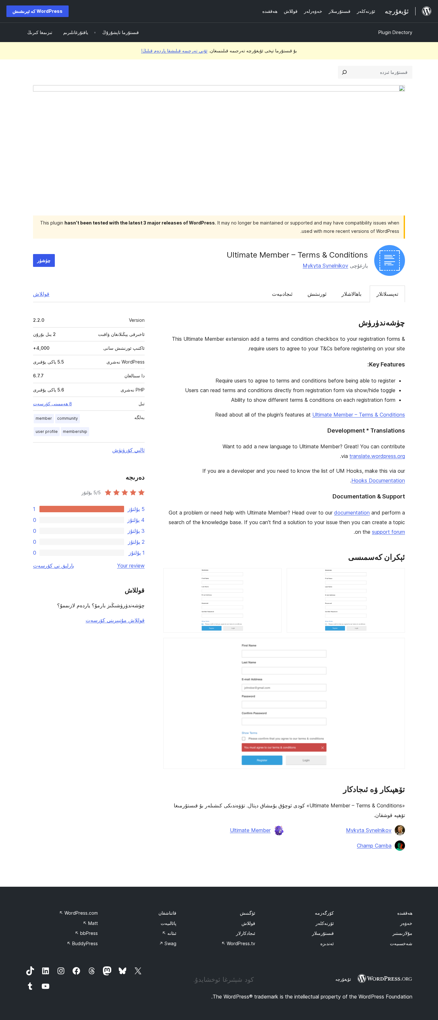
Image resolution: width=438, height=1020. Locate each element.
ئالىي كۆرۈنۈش (128, 450)
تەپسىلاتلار (387, 294)
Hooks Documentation (378, 480)
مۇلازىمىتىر (402, 933)
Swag (167, 943)
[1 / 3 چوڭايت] (396, 577)
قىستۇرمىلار (323, 933)
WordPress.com (78, 913)
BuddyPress (82, 943)
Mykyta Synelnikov (325, 265)
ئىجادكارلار (245, 933)
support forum (388, 532)
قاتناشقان (167, 913)
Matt (90, 923)
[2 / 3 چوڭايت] (273, 577)
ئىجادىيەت (282, 294)
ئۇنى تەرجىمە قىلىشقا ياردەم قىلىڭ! (174, 50)
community (67, 418)
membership (75, 431)
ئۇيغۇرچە (343, 979)
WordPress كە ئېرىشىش (38, 11)
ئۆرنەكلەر (325, 923)
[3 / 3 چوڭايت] (396, 646)
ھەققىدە (404, 913)
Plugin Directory (395, 32)
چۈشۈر (44, 260)
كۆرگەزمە (324, 913)
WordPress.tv (238, 943)
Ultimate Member (250, 830)
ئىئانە (169, 933)
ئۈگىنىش (247, 913)
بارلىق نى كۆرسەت (53, 565)
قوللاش (41, 294)
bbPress (86, 933)
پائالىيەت (168, 923)
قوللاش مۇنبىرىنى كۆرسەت (115, 620)
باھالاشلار (351, 294)
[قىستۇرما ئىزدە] (344, 72)
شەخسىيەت (401, 943)
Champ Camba (374, 845)
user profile (47, 431)
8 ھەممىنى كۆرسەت (52, 403)
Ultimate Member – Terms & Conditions (358, 414)
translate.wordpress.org (377, 456)
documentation (352, 512)
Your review (131, 565)
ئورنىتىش (316, 294)
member (44, 418)
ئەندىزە (327, 943)
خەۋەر (406, 923)
